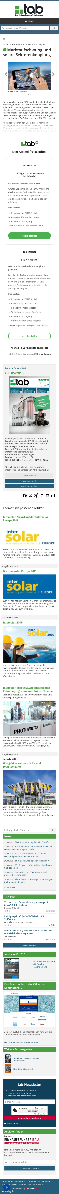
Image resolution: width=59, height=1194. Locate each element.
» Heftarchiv (38, 964)
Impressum (38, 1184)
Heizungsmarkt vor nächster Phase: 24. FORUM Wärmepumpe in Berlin (28, 848)
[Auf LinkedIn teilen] (42, 497)
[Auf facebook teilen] (24, 497)
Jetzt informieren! (11, 1123)
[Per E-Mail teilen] (47, 495)
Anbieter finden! (30, 1168)
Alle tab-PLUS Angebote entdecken (30, 347)
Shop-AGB (12, 1184)
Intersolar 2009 (13, 622)
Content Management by (13, 1188)
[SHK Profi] (9, 1059)
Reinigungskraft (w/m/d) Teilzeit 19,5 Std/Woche (24, 918)
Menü (31, 21)
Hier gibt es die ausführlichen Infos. (21, 1042)
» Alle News (9, 887)
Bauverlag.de (7, 1191)
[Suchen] (54, 28)
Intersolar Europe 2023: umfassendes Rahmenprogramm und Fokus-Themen (28, 689)
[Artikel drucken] (53, 495)
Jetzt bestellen (30, 235)
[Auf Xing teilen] (36, 497)
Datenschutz (25, 1184)
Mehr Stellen (29, 945)
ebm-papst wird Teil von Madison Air (27, 860)
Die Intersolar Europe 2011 (20, 571)
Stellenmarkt (21, 1181)
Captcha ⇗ (40, 1114)
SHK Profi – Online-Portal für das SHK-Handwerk (26, 1059)
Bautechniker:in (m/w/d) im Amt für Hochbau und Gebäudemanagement (28, 932)
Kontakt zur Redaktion (39, 1181)
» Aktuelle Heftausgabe (44, 961)
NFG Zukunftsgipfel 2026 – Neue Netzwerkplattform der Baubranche (25, 855)
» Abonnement (40, 966)
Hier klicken (32, 1111)
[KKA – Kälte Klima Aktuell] (9, 1069)
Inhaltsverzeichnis (29, 486)
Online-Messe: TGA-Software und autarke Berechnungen (25, 873)
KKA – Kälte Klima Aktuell (23, 1069)
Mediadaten (7, 1181)
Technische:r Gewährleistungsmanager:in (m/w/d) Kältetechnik (26, 904)
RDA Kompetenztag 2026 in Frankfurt (27, 842)
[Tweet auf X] (30, 497)
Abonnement (29, 481)
